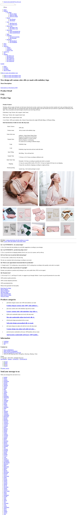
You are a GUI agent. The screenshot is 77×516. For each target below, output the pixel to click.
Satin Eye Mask (13, 15)
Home (5, 9)
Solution (6, 54)
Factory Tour (10, 50)
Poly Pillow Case (14, 28)
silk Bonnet (12, 20)
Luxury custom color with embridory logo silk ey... (22, 311)
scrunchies (9, 35)
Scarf (8, 22)
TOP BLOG (16, 359)
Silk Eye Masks (4, 289)
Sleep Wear (9, 30)
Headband (9, 39)
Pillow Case (9, 26)
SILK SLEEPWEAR (15, 32)
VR (4, 53)
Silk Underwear (10, 58)
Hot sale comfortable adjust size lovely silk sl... (21, 317)
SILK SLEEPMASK (6, 293)
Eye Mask (9, 12)
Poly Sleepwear (10, 61)
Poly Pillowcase (10, 60)
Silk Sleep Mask (4, 292)
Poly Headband (13, 42)
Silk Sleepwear (10, 57)
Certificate (9, 49)
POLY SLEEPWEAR (15, 31)
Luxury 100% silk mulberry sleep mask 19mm (15, 241)
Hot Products (4, 359)
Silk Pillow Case (14, 27)
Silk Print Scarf (13, 23)
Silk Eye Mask (13, 13)
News (5, 43)
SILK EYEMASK (5, 291)
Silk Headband (13, 41)
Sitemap (10, 359)
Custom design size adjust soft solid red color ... (21, 329)
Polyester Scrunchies (14, 36)
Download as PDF (13, 87)
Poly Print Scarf (13, 24)
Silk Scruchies (13, 38)
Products (6, 11)
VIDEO (8, 47)
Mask (8, 34)
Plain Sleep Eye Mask (6, 288)
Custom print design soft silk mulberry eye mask (17, 240)
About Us (6, 46)
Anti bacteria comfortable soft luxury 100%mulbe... (22, 335)
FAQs (5, 45)
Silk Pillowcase (10, 55)
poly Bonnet (12, 19)
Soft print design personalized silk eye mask (20, 323)
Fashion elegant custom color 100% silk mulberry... (22, 305)
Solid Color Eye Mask (6, 295)
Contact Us (6, 51)
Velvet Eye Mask (14, 16)
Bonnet (8, 18)
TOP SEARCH (23, 359)
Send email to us (4, 87)
